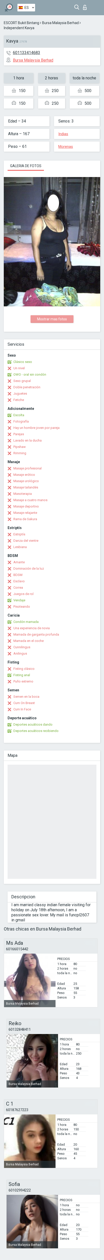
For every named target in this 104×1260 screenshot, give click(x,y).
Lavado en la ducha (27, 440)
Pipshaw (19, 447)
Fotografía (21, 421)
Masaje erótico (24, 475)
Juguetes (20, 393)
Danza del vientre (25, 540)
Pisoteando (21, 606)
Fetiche (18, 400)
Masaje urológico (26, 481)
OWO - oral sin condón (29, 374)
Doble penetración (26, 387)
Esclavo (19, 581)
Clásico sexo (22, 362)
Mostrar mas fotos (52, 319)
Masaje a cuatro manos (30, 500)
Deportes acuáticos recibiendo (36, 731)
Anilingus (20, 653)
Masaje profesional (27, 468)
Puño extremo (23, 681)
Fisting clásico (24, 669)
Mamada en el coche (28, 641)
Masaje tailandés (25, 487)
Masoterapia (22, 494)
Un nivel (19, 368)
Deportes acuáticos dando (33, 724)
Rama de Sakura (25, 519)
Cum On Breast (24, 703)
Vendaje (19, 600)
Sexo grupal (22, 381)
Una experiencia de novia (31, 628)
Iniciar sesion (86, 6)
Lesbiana (20, 547)
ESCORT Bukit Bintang (21, 23)
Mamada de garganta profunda (36, 634)
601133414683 (26, 52)
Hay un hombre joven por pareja (36, 428)
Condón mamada (26, 622)
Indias (63, 134)
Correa (18, 587)
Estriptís (19, 534)
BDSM (17, 575)
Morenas (65, 146)
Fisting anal (21, 675)
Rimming (19, 453)
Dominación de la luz (28, 568)
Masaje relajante (25, 513)
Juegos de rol (23, 594)
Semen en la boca (26, 696)
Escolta (18, 415)
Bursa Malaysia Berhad (60, 23)
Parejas (18, 434)
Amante (19, 562)
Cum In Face (22, 709)
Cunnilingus (21, 647)
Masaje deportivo (26, 506)
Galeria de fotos (25, 166)
